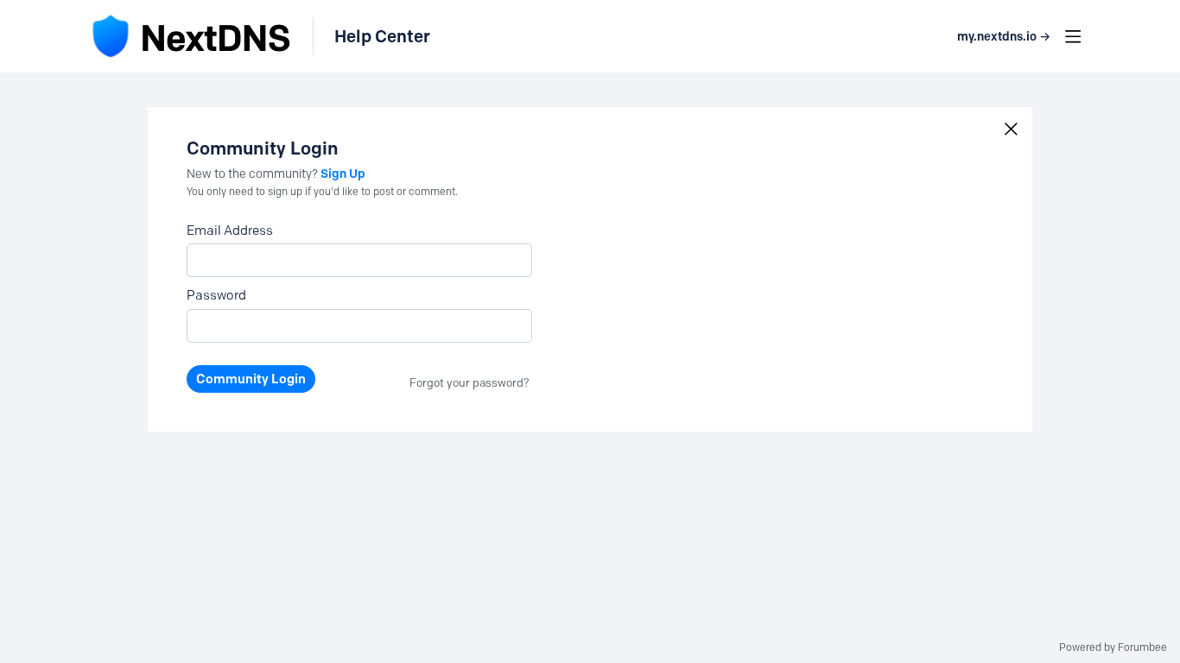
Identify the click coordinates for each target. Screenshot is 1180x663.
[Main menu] (1072, 36)
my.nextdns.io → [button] (1003, 36)
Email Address (230, 230)
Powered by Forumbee (1113, 647)
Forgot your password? (469, 382)
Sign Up (342, 173)
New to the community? (253, 174)
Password (216, 295)
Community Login (251, 379)
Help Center (382, 36)
